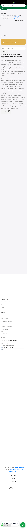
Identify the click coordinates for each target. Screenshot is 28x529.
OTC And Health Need (6, 332)
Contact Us (4, 310)
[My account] (24, 2)
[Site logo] (13, 2)
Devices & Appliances (6, 326)
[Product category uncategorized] (7, 18)
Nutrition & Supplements (7, 324)
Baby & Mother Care (6, 321)
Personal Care (4, 329)
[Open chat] (22, 524)
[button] (26, 25)
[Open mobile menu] (2, 2)
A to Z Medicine (5, 318)
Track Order (4, 337)
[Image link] (13, 286)
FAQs (2, 307)
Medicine (3, 316)
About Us (3, 304)
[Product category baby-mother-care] (19, 19)
